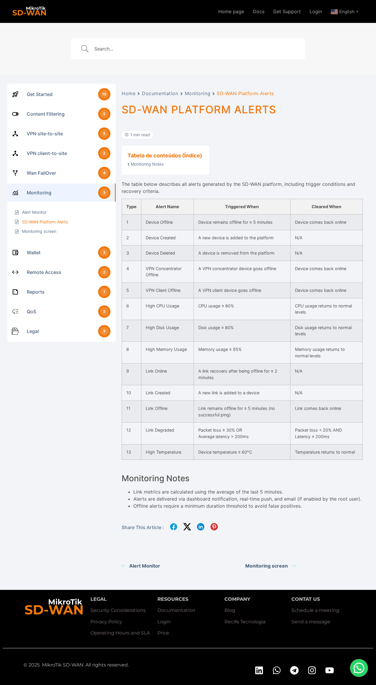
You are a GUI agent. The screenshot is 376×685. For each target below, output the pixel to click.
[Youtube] (329, 670)
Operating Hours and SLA (120, 633)
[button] (359, 668)
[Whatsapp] (277, 670)
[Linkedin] (259, 670)
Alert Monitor (144, 566)
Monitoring (198, 93)
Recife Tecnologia (245, 622)
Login (316, 11)
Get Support (287, 11)
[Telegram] (294, 670)
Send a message (310, 622)
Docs (258, 11)
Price (163, 633)
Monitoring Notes (147, 163)
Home (128, 93)
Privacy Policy (106, 622)
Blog (229, 610)
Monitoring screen (266, 566)
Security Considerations (118, 610)
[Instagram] (312, 670)
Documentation (160, 93)
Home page (231, 11)
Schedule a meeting (315, 610)
